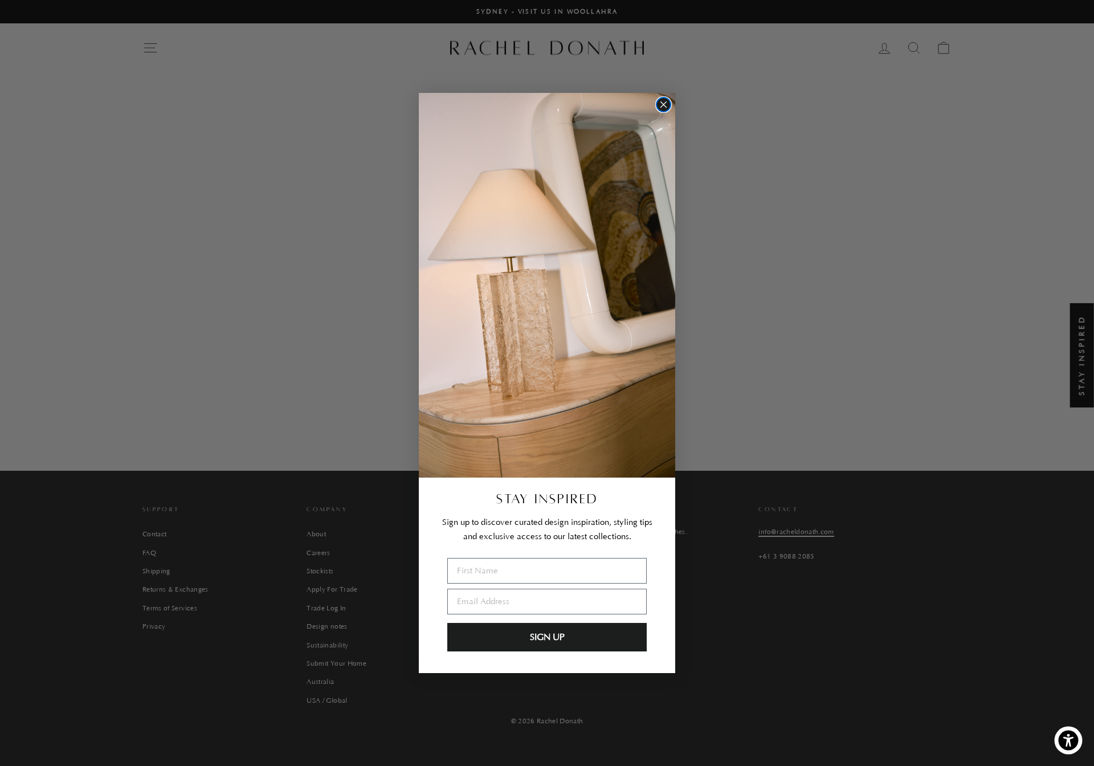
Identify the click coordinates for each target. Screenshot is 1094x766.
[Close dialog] (663, 104)
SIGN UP (547, 637)
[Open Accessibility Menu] (1068, 740)
